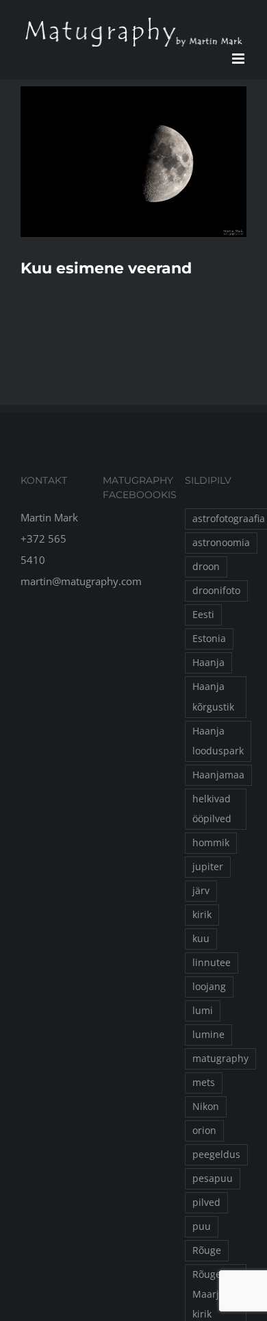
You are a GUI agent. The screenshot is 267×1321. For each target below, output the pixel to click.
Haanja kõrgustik (213, 696)
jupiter (207, 867)
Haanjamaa (218, 775)
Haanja (208, 662)
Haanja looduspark (218, 741)
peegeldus (216, 1154)
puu (201, 1226)
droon (206, 566)
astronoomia (221, 542)
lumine (208, 1034)
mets (203, 1082)
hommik (210, 843)
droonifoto (216, 590)
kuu (200, 939)
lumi (202, 1010)
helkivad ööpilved (211, 809)
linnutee (211, 962)
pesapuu (212, 1178)
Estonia (209, 638)
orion (204, 1130)
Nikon (205, 1106)
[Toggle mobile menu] (239, 58)
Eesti (203, 614)
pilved (206, 1202)
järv (200, 891)
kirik (202, 915)
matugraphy (220, 1058)
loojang (209, 986)
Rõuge (206, 1250)
